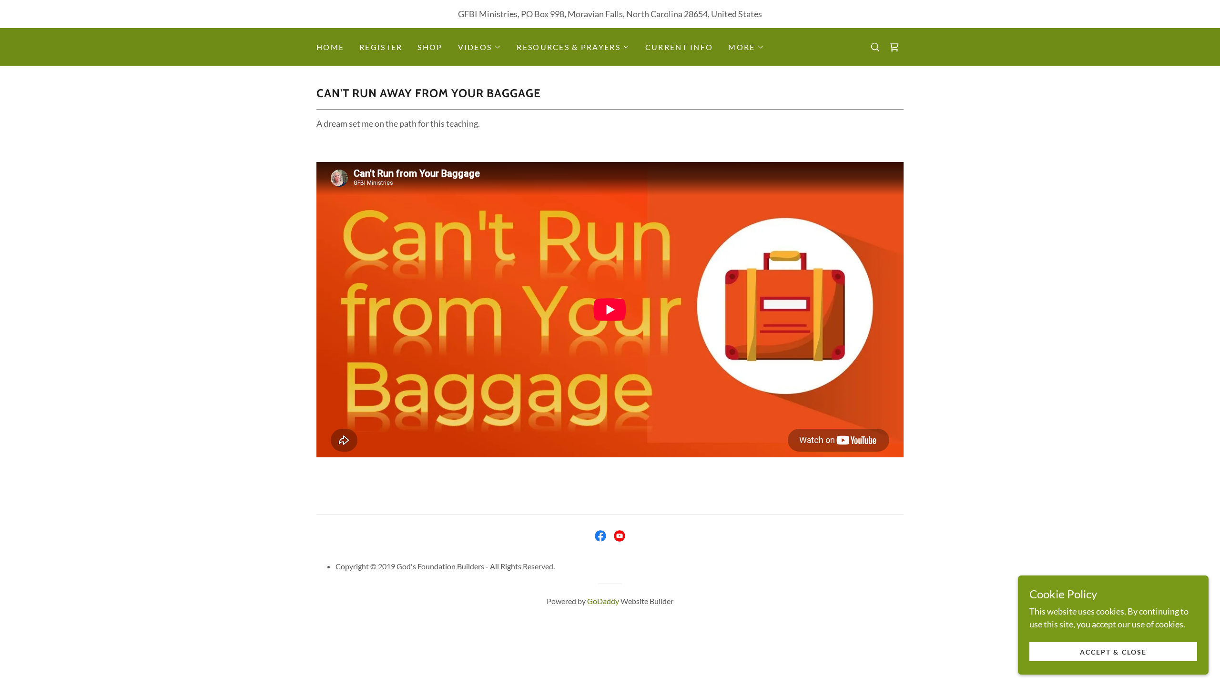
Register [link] (380, 46)
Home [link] (330, 46)
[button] (480, 47)
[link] (894, 47)
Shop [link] (429, 46)
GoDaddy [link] (603, 600)
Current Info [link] (679, 46)
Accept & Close (1113, 652)
